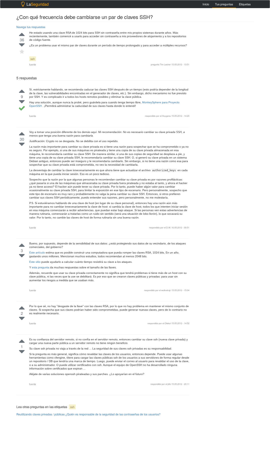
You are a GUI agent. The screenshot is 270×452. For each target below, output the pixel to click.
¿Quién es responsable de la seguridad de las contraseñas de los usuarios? (112, 414)
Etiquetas (245, 4)
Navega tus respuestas (30, 27)
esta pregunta (41, 267)
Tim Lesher (165, 64)
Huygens (166, 115)
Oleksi (168, 323)
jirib (169, 384)
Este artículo (37, 252)
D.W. (168, 227)
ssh (32, 59)
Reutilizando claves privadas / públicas (40, 414)
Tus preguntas (224, 4)
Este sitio (35, 261)
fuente (32, 64)
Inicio (206, 4)
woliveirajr (166, 290)
